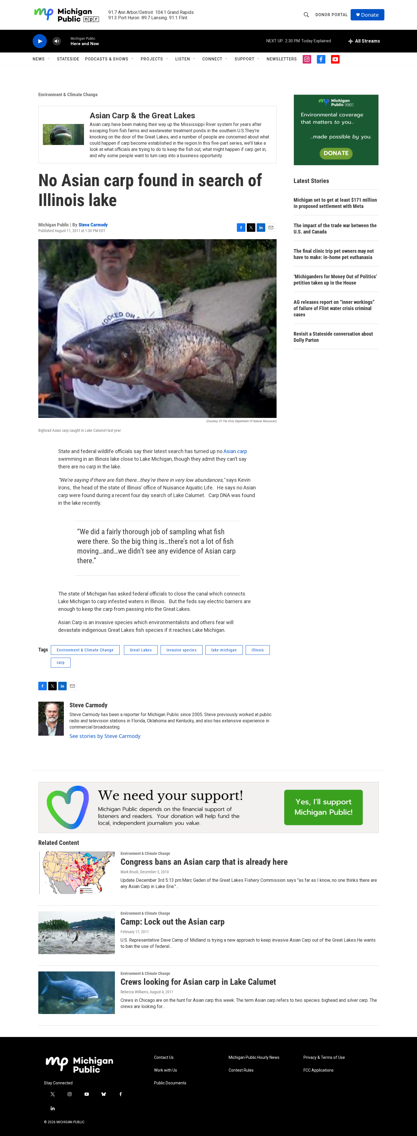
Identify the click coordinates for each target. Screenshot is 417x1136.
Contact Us (164, 1057)
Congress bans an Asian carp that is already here (204, 862)
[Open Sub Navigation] (49, 59)
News (39, 59)
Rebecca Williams (134, 992)
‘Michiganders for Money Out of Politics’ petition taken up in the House (335, 280)
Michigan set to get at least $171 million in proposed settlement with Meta (335, 203)
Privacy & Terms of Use (324, 1057)
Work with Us (165, 1070)
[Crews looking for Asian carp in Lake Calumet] (76, 992)
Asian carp (235, 451)
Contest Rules (241, 1070)
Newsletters (282, 59)
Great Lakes (141, 650)
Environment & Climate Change (68, 94)
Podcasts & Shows (107, 59)
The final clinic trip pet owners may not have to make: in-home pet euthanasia (334, 254)
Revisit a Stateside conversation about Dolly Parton (333, 337)
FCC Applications (319, 1070)
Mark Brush (129, 872)
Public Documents (170, 1083)
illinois (258, 650)
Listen (182, 59)
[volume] (57, 41)
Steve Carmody (93, 225)
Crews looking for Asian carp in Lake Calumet (198, 982)
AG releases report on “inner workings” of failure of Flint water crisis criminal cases (334, 308)
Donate (370, 15)
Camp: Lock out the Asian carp (173, 922)
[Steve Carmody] (51, 719)
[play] (39, 41)
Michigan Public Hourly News (254, 1057)
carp (61, 662)
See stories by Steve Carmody (105, 736)
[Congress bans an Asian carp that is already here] (76, 872)
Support (244, 59)
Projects (152, 59)
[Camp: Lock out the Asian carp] (76, 932)
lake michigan (224, 650)
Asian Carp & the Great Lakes (142, 115)
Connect (212, 59)
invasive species (182, 650)
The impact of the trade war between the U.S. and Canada (335, 228)
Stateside (68, 59)
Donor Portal (331, 14)
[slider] (66, 41)
